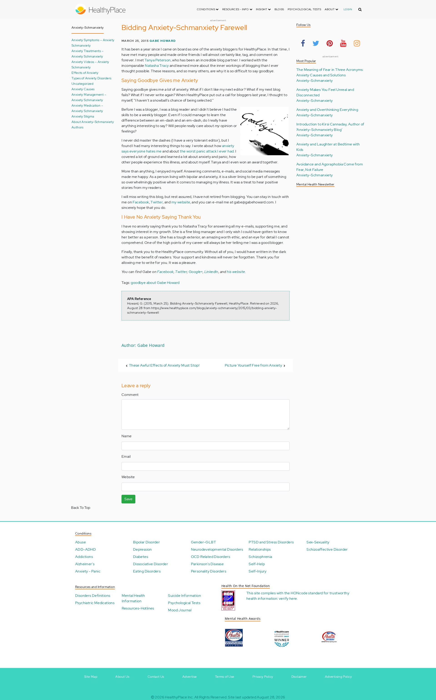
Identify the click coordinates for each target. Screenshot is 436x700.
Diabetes (140, 556)
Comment (130, 394)
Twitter (157, 202)
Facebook (141, 202)
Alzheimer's (84, 564)
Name (126, 436)
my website (180, 202)
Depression (142, 549)
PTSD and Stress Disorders (271, 542)
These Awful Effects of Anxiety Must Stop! (164, 365)
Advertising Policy (338, 677)
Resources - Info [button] (236, 9)
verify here (288, 598)
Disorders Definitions (92, 595)
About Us (122, 677)
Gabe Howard (163, 41)
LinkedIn (211, 271)
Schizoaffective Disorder (327, 549)
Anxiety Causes (83, 89)
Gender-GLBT (203, 542)
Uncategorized (82, 83)
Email (126, 456)
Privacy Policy (263, 677)
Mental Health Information (133, 598)
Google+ (196, 271)
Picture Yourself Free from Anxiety (253, 365)
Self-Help (257, 564)
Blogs (279, 9)
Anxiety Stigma (83, 116)
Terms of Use (224, 677)
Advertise (189, 677)
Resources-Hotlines (138, 608)
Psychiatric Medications (94, 602)
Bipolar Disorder (146, 542)
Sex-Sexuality (318, 542)
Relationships (260, 549)
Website (128, 477)
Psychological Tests (304, 9)
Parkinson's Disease (207, 564)
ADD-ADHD (85, 549)
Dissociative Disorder (150, 564)
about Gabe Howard (163, 282)
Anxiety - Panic (87, 571)
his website (236, 271)
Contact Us (156, 677)
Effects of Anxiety (85, 72)
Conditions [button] (206, 9)
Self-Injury (257, 571)
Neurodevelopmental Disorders (217, 549)
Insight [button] (262, 9)
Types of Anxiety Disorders (91, 78)
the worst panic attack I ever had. (207, 151)
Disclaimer (299, 677)
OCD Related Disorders (210, 556)
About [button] (330, 9)
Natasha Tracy (157, 65)
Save (128, 499)
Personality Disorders (208, 571)
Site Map (90, 677)
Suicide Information (184, 595)
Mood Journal (179, 610)
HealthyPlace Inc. (179, 697)
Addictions (84, 556)
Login (348, 9)
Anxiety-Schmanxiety (314, 80)
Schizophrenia (260, 556)
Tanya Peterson (158, 60)
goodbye (138, 282)
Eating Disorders (147, 571)
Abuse (80, 542)
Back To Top (80, 507)
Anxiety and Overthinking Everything (327, 109)
